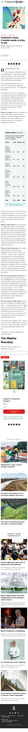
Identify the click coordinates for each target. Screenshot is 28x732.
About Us (3, 715)
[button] (14, 729)
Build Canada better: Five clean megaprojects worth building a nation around (12, 598)
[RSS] (18, 713)
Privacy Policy (4, 719)
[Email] (19, 64)
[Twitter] (11, 64)
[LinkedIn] (13, 713)
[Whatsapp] (16, 64)
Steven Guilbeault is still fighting (13, 631)
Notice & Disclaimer (7, 721)
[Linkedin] (14, 64)
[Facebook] (9, 64)
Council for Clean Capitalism (9, 720)
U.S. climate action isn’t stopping (13, 662)
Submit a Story (12, 715)
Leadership (4, 35)
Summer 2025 (11, 35)
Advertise (20, 715)
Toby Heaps (5, 55)
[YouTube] (15, 713)
